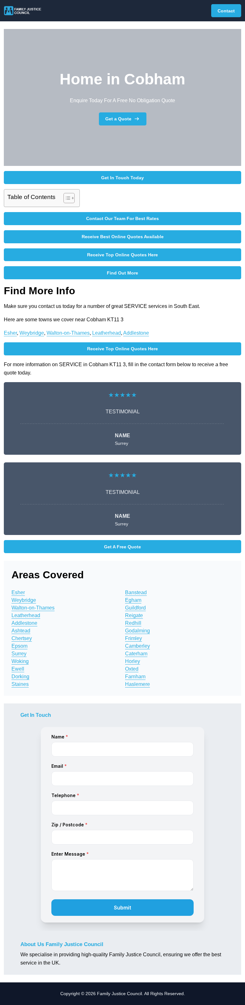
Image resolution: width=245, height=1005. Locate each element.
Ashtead (20, 630)
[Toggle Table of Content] (66, 198)
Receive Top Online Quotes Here (122, 254)
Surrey (18, 653)
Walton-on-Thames (68, 333)
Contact (226, 10)
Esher (10, 333)
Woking (20, 661)
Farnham (135, 676)
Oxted (131, 669)
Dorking (20, 676)
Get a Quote (118, 118)
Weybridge (31, 333)
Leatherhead (106, 333)
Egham (133, 600)
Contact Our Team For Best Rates (122, 218)
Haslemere (137, 684)
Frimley (133, 638)
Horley (132, 661)
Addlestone (136, 333)
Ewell (17, 669)
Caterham (136, 653)
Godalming (137, 630)
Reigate (134, 615)
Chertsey (21, 638)
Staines (20, 684)
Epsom (19, 646)
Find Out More (122, 272)
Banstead (136, 592)
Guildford (135, 607)
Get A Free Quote (122, 546)
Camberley (137, 646)
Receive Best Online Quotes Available (123, 236)
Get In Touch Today (122, 177)
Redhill (133, 623)
